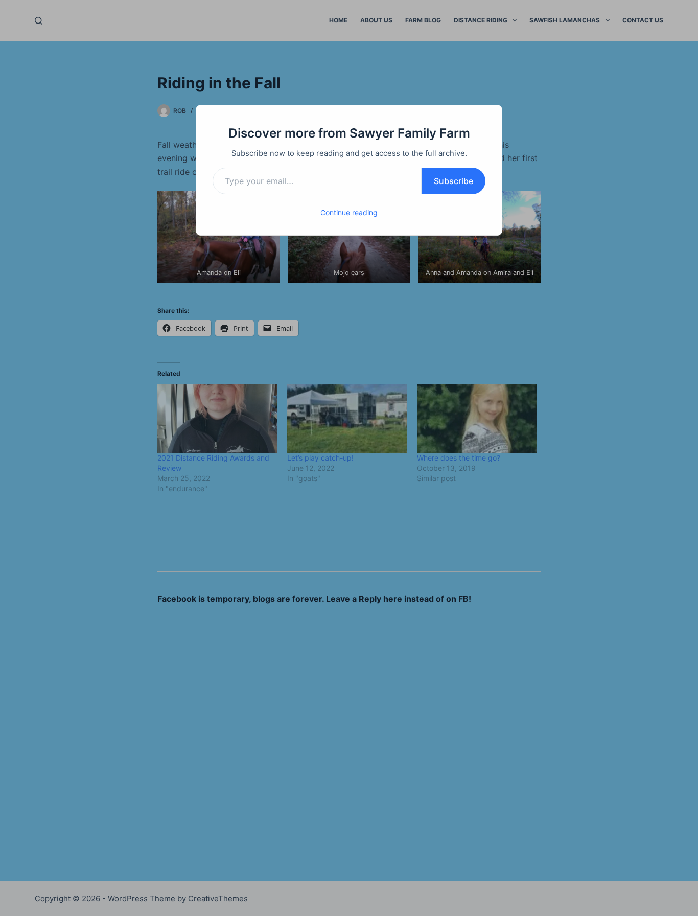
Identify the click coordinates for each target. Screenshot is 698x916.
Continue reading (349, 212)
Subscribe (453, 181)
